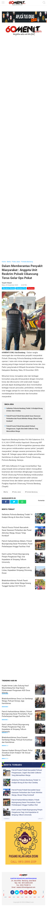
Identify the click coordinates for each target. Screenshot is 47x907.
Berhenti (31, 288)
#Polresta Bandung (31, 492)
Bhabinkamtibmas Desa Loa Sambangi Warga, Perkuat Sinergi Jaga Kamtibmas (17, 700)
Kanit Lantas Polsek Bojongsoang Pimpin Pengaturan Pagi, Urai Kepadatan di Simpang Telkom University (15, 728)
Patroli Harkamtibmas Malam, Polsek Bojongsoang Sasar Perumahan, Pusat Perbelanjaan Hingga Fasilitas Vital (17, 713)
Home (4, 262)
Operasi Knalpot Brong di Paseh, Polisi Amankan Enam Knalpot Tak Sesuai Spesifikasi (17, 752)
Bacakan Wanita (8, 288)
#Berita (5, 492)
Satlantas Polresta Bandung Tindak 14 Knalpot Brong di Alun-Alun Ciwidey (26, 781)
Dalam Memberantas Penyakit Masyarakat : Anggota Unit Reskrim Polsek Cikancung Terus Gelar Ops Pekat (22, 272)
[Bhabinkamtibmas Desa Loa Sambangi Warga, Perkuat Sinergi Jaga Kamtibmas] (40, 702)
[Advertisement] (23, 151)
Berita (9, 262)
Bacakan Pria (21, 288)
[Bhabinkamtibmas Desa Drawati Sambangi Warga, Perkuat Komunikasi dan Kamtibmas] (40, 741)
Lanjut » (41, 818)
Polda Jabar (16, 262)
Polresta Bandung (27, 262)
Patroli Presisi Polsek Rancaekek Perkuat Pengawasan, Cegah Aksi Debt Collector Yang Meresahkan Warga (22, 428)
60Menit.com (29, 902)
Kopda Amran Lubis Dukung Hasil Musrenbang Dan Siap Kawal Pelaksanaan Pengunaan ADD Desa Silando (16, 689)
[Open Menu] (3, 3)
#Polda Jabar (16, 492)
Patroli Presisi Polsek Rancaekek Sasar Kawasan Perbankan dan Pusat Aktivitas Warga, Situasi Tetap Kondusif (24, 418)
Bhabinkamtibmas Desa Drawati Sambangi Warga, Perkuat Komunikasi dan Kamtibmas (17, 739)
